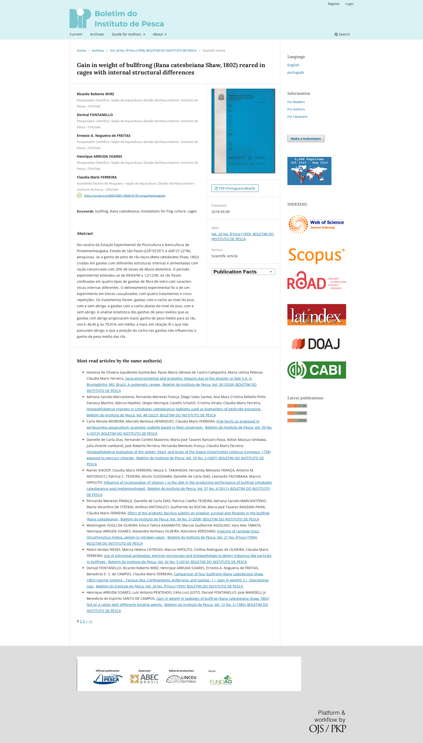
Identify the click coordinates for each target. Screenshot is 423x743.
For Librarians (297, 116)
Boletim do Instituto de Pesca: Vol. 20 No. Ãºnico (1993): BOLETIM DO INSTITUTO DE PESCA (169, 586)
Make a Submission (306, 138)
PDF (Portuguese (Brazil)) (236, 188)
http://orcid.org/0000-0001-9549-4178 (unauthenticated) (124, 195)
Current (76, 34)
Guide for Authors (127, 34)
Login (349, 3)
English (293, 65)
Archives (97, 34)
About (158, 34)
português (295, 72)
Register (334, 3)
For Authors (296, 109)
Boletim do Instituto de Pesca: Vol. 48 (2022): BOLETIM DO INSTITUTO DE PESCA (151, 415)
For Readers (296, 102)
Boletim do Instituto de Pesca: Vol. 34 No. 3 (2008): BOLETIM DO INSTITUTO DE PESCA (189, 519)
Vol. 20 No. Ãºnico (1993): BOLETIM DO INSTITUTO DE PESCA (153, 50)
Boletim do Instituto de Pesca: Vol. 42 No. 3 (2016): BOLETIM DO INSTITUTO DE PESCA (177, 561)
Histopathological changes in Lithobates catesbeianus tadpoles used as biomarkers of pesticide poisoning (174, 409)
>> (91, 621)
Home (81, 50)
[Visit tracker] (309, 183)
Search (344, 34)
